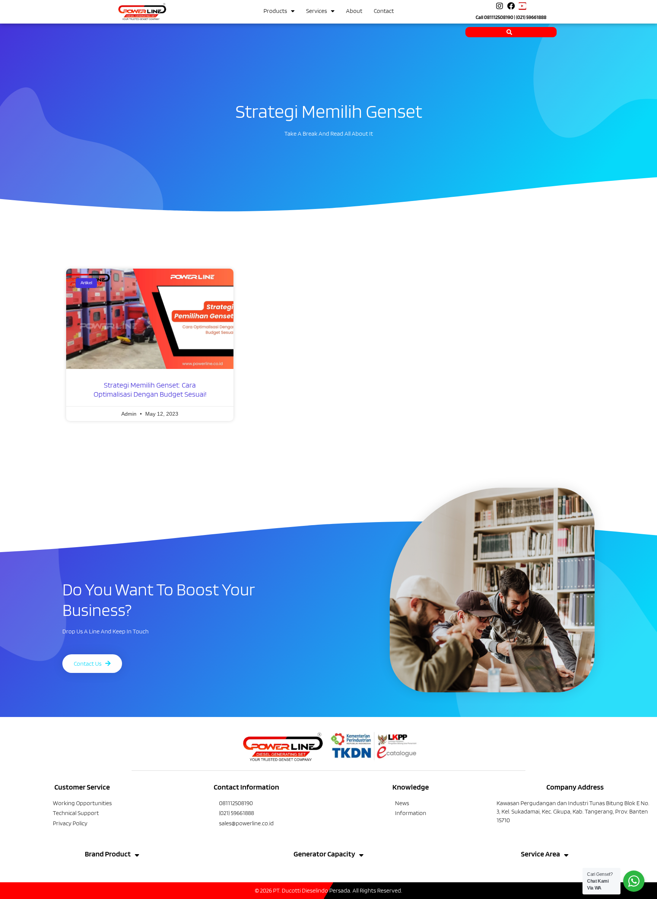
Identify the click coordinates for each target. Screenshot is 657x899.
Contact (384, 10)
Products (275, 10)
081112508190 (498, 17)
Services (316, 10)
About (354, 10)
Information (410, 813)
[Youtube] (522, 6)
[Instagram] (499, 6)
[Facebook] (511, 6)
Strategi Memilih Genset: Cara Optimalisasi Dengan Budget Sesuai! (150, 389)
